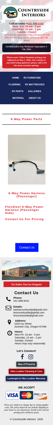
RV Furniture (32, 78)
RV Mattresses (35, 84)
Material (18, 98)
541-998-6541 (36, 23)
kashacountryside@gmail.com (30, 309)
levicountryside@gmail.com (28, 312)
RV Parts (17, 91)
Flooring (14, 84)
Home (15, 78)
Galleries (34, 91)
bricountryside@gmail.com (28, 315)
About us (35, 98)
